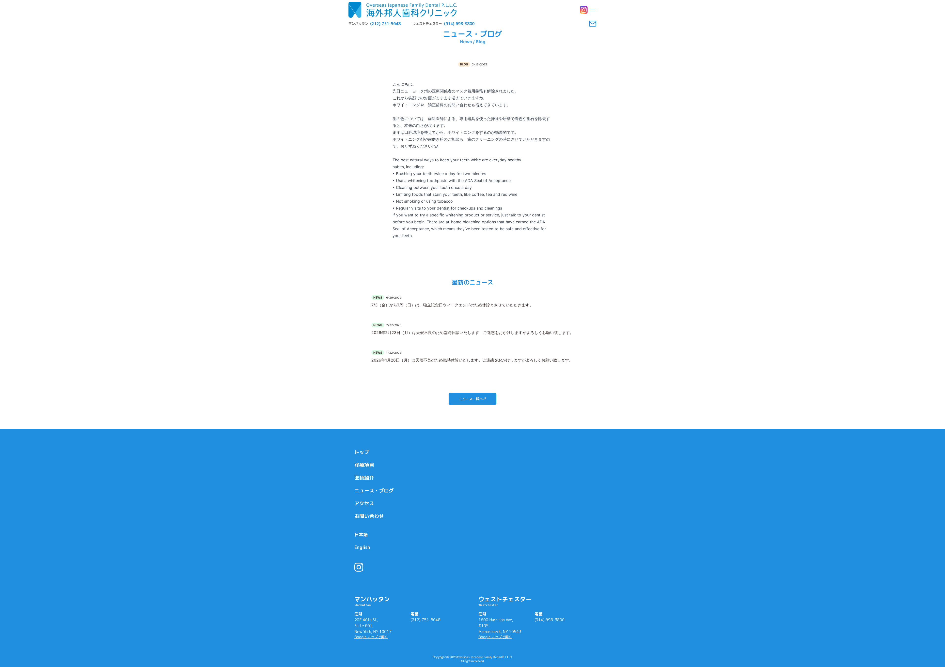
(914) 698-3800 (550, 619)
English (362, 547)
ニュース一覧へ (470, 398)
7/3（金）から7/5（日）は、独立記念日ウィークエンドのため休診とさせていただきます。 (452, 305)
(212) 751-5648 (425, 619)
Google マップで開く (371, 637)
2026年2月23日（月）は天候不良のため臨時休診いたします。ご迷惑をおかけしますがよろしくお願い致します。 (472, 332)
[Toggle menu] (593, 10)
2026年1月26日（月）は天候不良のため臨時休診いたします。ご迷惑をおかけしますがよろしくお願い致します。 (472, 360)
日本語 (361, 534)
